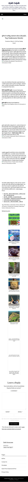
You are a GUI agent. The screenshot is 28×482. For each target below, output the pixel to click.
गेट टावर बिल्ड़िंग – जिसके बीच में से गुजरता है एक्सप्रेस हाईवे (14, 198)
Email (20, 412)
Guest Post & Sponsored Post (9, 468)
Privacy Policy (5, 472)
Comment (14, 391)
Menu (25, 14)
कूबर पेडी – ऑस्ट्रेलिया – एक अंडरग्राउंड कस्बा (12, 197)
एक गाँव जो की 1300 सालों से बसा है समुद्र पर (12, 200)
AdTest (3, 458)
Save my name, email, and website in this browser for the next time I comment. (15, 419)
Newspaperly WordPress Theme (17, 479)
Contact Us (4, 461)
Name (8, 412)
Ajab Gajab (14, 3)
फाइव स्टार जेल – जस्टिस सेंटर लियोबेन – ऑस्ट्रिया (13, 201)
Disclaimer (4, 465)
